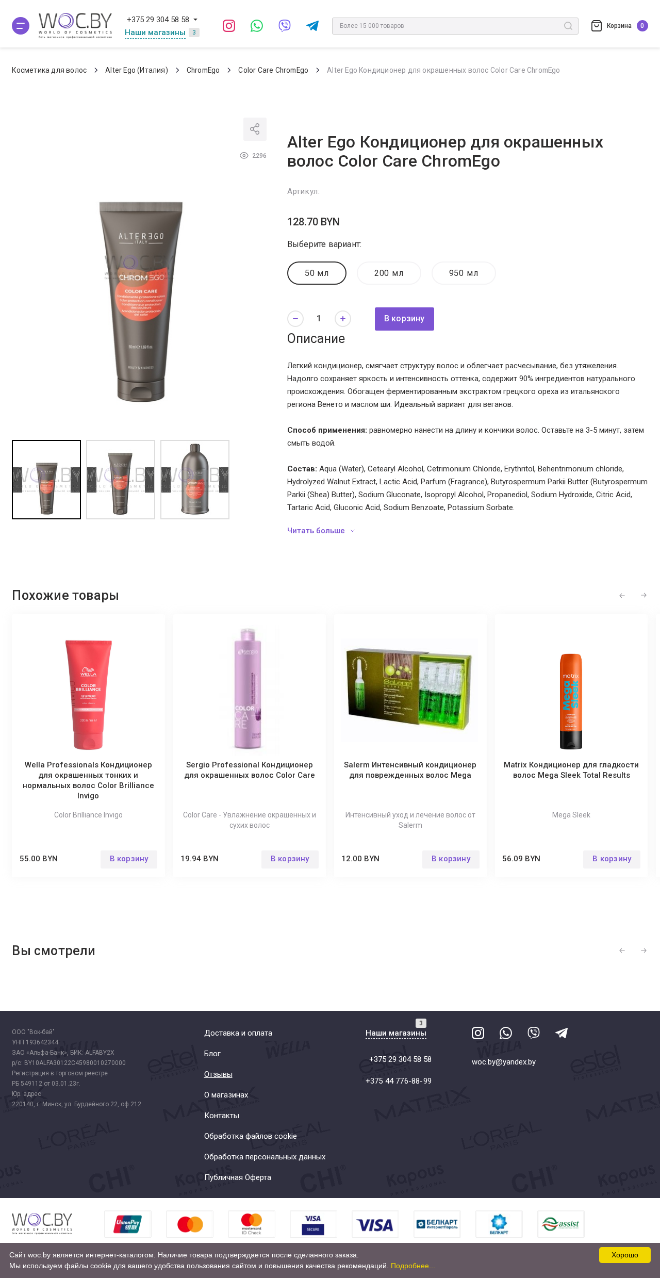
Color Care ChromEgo (273, 70)
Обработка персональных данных (264, 1156)
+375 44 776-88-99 (399, 1081)
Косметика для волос (49, 70)
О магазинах (226, 1095)
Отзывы (218, 1074)
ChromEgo (203, 70)
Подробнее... (413, 1265)
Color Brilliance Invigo (88, 815)
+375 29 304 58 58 (158, 19)
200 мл (389, 273)
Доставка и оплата (238, 1033)
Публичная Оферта (237, 1177)
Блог (212, 1053)
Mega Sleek (571, 815)
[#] (20, 26)
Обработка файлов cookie (250, 1136)
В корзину (404, 318)
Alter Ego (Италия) (136, 70)
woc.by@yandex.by (504, 1062)
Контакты (221, 1115)
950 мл (463, 273)
